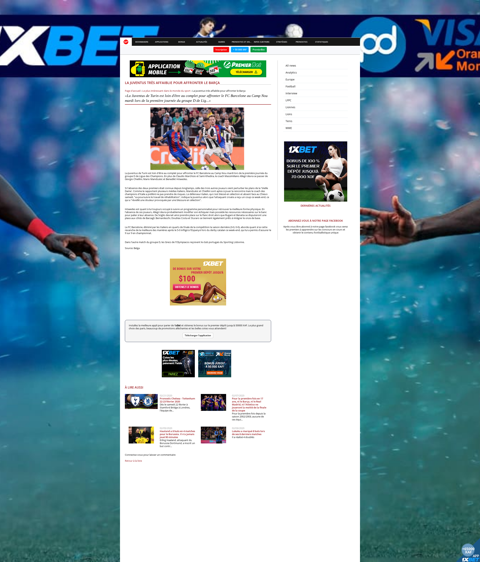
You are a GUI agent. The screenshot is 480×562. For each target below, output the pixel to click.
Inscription (221, 49)
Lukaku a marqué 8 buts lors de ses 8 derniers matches (248, 432)
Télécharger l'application (198, 335)
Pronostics (302, 42)
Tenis (289, 121)
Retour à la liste (133, 460)
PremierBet (259, 49)
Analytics (291, 72)
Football (291, 86)
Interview (291, 93)
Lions (289, 114)
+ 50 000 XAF (240, 49)
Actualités (201, 42)
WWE (289, 128)
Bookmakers (141, 42)
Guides (221, 42)
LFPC (288, 100)
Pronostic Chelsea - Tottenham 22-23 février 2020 (177, 400)
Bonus (181, 42)
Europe (290, 79)
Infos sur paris (261, 42)
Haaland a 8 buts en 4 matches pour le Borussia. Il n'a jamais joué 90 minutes (177, 434)
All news (291, 65)
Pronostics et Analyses (242, 42)
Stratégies (281, 42)
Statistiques (321, 42)
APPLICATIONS (161, 42)
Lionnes (290, 107)
